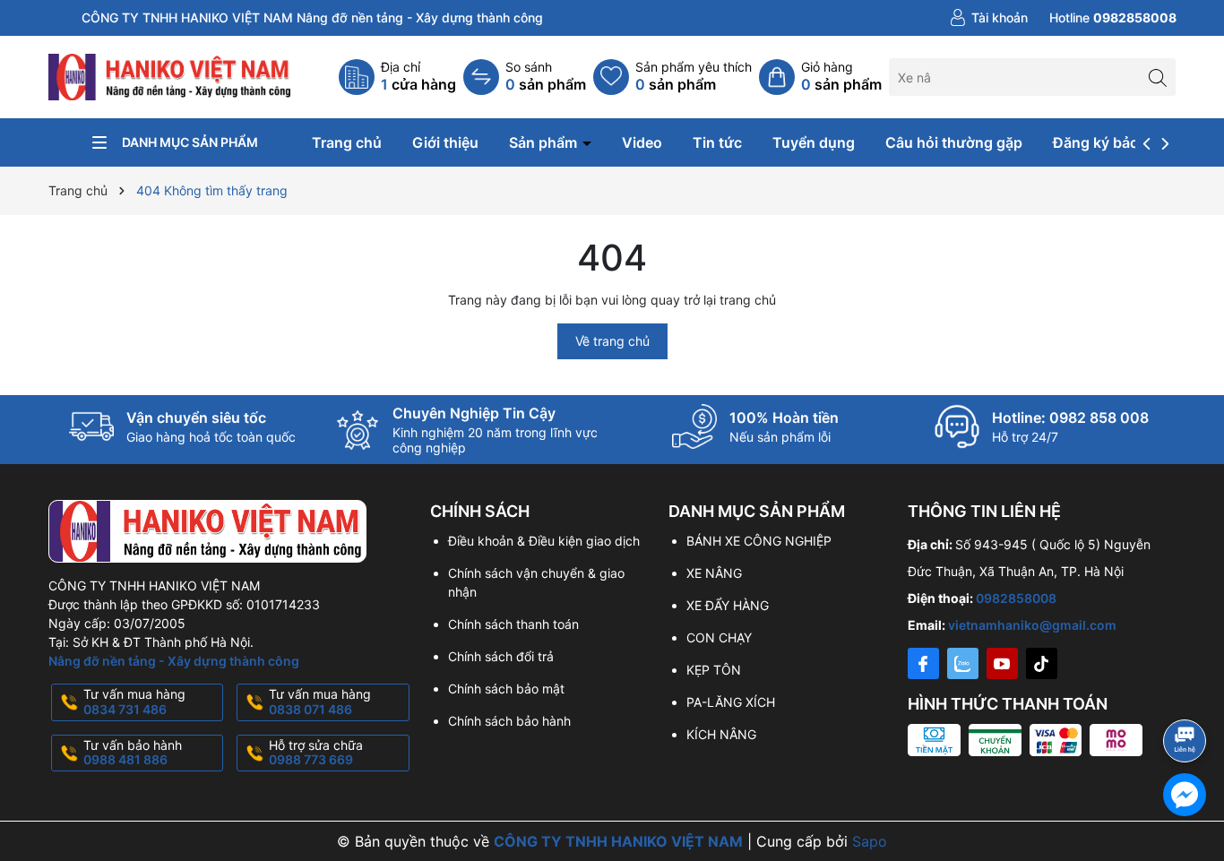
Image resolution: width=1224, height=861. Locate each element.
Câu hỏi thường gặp (953, 142)
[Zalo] (962, 663)
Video (642, 142)
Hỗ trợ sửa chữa (316, 752)
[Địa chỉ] (397, 77)
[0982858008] (1113, 18)
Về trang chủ (612, 341)
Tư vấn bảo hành (132, 752)
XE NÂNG (714, 573)
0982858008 (1016, 598)
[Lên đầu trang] (1187, 693)
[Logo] (171, 75)
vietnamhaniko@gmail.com (1032, 625)
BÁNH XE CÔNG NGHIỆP (759, 540)
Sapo (869, 841)
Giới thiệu (445, 142)
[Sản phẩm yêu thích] (672, 77)
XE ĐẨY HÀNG (727, 605)
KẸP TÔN (713, 669)
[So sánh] (524, 77)
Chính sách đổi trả (501, 656)
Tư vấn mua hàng (134, 701)
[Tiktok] (1041, 663)
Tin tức (717, 142)
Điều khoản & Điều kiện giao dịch (544, 540)
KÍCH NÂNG (721, 734)
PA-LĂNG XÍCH (730, 702)
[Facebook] (923, 663)
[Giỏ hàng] (820, 77)
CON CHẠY (719, 637)
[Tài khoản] (989, 18)
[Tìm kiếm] (1157, 76)
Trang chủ (347, 142)
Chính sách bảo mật (506, 688)
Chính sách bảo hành (509, 720)
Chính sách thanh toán (513, 624)
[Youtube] (1002, 663)
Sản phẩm (545, 142)
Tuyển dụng (813, 142)
